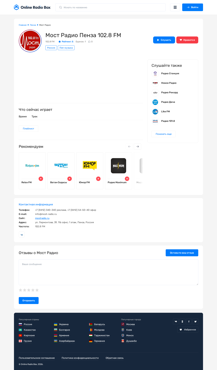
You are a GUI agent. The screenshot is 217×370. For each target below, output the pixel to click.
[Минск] (123, 335)
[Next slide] (137, 147)
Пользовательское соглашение (37, 358)
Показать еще (164, 134)
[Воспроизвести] (41, 179)
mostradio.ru (42, 218)
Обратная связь (115, 358)
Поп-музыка (66, 47)
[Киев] (123, 329)
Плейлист (28, 128)
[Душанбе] (123, 341)
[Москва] (123, 324)
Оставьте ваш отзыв (182, 252)
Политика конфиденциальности (80, 358)
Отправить (28, 300)
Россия (51, 47)
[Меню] (175, 7)
